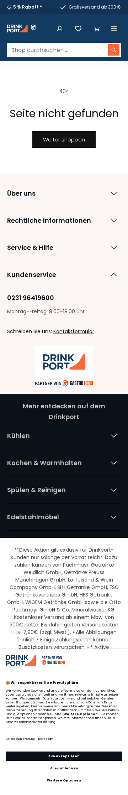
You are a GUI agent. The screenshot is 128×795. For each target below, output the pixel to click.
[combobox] (64, 50)
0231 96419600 (30, 297)
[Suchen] (113, 50)
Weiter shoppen (64, 139)
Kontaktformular (73, 331)
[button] (97, 28)
